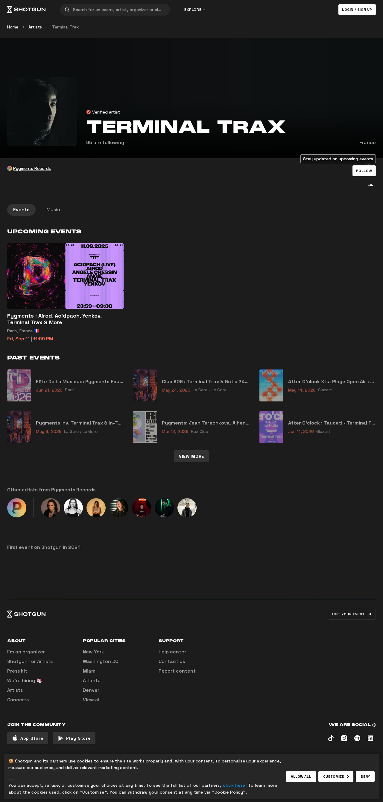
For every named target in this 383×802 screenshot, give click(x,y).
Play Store (78, 738)
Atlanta (92, 680)
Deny (365, 776)
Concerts (18, 700)
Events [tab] (21, 209)
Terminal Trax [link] (65, 27)
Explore (192, 9)
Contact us (172, 661)
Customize (333, 776)
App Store (31, 738)
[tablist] (191, 210)
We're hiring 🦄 (24, 680)
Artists (35, 27)
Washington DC (100, 661)
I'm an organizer (26, 652)
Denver (91, 690)
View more (191, 456)
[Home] (26, 9)
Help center (172, 652)
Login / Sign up (357, 9)
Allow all (301, 776)
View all (92, 700)
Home (12, 27)
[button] (364, 170)
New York (93, 652)
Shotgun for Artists (30, 661)
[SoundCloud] (370, 185)
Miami (90, 671)
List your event (348, 614)
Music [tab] (53, 209)
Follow (364, 170)
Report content (177, 671)
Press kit (17, 671)
